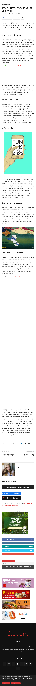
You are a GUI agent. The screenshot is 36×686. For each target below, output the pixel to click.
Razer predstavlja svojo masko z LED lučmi (8, 455)
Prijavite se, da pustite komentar (18, 487)
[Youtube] (30, 664)
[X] (13, 443)
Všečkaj (31, 539)
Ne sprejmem (15, 683)
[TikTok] (22, 664)
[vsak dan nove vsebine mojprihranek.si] (15, 534)
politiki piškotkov (13, 680)
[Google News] (18, 668)
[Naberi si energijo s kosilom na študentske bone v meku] (16, 599)
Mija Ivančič (8, 13)
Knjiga (8, 4)
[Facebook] (9, 443)
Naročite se (30, 554)
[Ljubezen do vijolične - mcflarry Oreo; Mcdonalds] (18, 589)
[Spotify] (17, 664)
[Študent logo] (18, 633)
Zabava (3, 4)
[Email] (25, 443)
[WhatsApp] (17, 443)
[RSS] (13, 664)
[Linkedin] (21, 443)
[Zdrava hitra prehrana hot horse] (16, 610)
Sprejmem (5, 683)
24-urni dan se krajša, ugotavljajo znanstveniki (27, 455)
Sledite (31, 543)
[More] (22, 18)
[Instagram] (9, 664)
